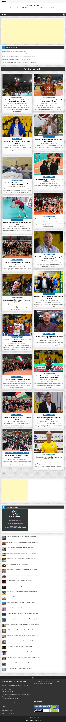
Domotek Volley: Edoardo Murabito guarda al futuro (16, 223)
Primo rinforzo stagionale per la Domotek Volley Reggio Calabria (48, 100)
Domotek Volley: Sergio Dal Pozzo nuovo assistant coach (49, 458)
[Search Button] (33, 678)
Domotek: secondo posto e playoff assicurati (49, 219)
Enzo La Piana (45, 103)
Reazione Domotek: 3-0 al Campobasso (17, 379)
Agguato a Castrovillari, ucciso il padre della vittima (16, 59)
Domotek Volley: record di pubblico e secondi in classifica (48, 337)
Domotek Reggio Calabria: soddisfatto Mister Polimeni (48, 297)
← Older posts (5, 473)
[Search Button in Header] (64, 14)
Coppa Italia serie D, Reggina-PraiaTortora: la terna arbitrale (19, 62)
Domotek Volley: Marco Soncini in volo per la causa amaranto (17, 340)
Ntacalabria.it (33, 5)
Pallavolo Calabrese (17, 97)
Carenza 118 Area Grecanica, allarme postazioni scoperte (18, 54)
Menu (5, 1)
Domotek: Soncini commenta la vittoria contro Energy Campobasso (48, 376)
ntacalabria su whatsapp (8, 702)
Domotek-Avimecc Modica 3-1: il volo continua (17, 456)
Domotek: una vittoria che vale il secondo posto (17, 263)
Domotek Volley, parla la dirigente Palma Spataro (17, 142)
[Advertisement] (33, 31)
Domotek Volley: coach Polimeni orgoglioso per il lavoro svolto (49, 180)
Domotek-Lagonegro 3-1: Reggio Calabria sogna (17, 418)
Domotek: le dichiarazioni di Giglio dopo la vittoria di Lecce (48, 257)
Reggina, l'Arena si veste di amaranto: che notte (15, 51)
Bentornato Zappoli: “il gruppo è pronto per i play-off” (17, 301)
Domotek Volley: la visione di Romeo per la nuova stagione (48, 140)
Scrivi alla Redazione (7, 712)
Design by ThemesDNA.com (33, 720)
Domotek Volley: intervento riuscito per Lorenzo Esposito (17, 183)
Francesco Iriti (12, 103)
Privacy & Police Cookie (8, 714)
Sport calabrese (17, 139)
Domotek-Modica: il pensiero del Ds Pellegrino (48, 418)
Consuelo (44, 143)
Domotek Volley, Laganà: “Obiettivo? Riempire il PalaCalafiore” (17, 100)
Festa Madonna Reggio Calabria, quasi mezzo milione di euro (19, 56)
